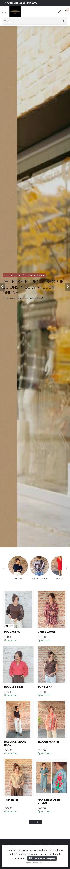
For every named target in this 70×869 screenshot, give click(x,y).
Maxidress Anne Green (49, 801)
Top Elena (45, 686)
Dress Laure (46, 631)
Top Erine (11, 799)
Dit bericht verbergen (42, 858)
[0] (66, 11)
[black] (7, 626)
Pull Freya (12, 631)
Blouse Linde (13, 686)
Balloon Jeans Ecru (15, 743)
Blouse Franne (48, 741)
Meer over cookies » (35, 862)
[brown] (5, 626)
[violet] (12, 626)
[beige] (10, 626)
